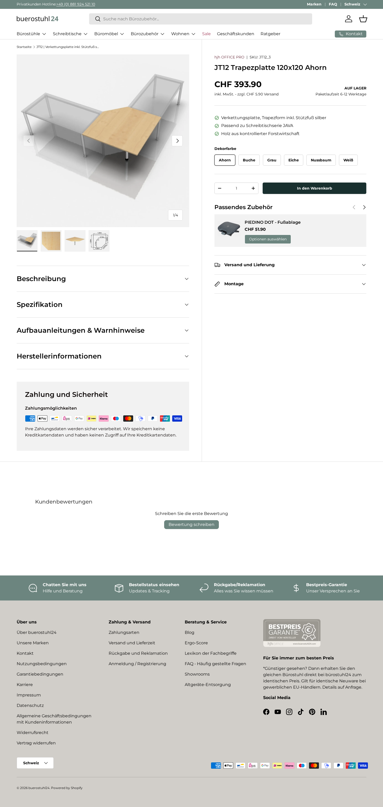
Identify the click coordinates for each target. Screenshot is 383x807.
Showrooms (197, 674)
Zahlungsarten (124, 632)
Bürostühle (28, 33)
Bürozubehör (144, 33)
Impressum (29, 695)
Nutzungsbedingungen (42, 663)
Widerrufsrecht (32, 732)
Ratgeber (270, 33)
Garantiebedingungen (40, 674)
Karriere (25, 684)
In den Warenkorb (314, 188)
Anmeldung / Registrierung (137, 663)
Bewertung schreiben (191, 524)
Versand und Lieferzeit (132, 642)
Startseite (24, 47)
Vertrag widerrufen (36, 743)
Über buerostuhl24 (37, 632)
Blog (189, 632)
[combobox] (200, 19)
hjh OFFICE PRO (229, 57)
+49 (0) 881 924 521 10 (75, 4)
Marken (314, 4)
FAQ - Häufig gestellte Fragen (215, 663)
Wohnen (180, 33)
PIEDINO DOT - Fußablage (273, 222)
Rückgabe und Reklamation (138, 653)
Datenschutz (30, 705)
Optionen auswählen (268, 239)
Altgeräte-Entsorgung (208, 684)
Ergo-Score (196, 642)
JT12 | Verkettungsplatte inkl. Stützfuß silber (67, 47)
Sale (206, 33)
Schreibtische (67, 33)
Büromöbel (106, 33)
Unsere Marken (33, 642)
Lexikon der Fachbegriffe (211, 653)
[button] (363, 19)
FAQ (333, 4)
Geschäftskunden (235, 33)
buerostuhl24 (39, 788)
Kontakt (25, 653)
